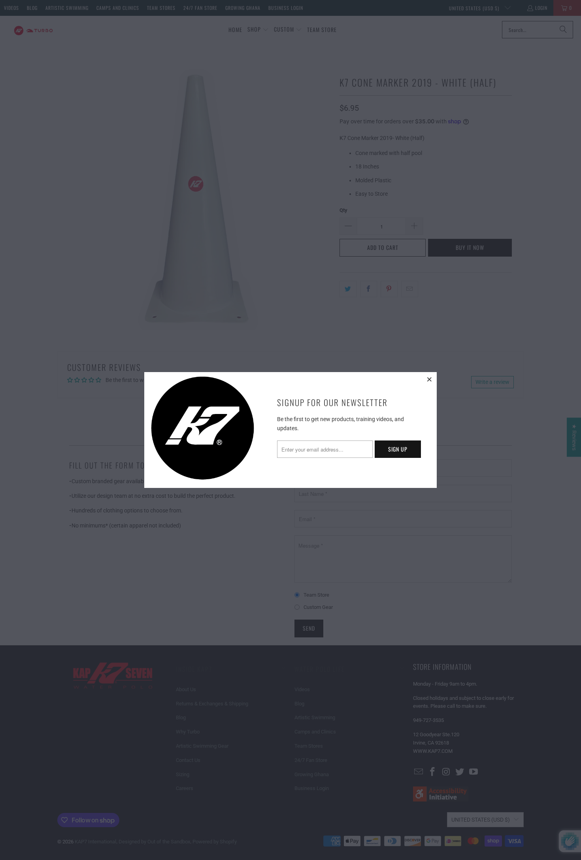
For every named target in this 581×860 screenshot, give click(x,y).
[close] (430, 379)
